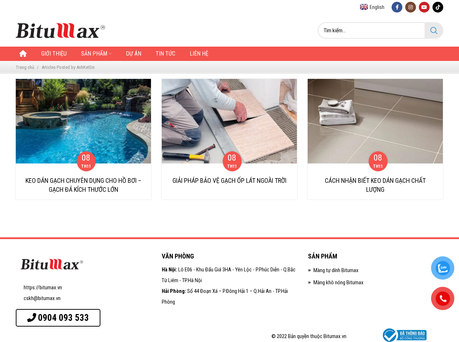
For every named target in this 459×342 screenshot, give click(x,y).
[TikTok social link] (437, 7)
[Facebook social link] (397, 7)
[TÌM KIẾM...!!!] (434, 30)
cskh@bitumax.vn (42, 298)
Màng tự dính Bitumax (336, 270)
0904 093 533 (63, 318)
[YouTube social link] (424, 7)
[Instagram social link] (410, 7)
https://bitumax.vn (43, 287)
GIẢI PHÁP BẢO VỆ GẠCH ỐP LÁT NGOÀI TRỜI (229, 180)
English (377, 7)
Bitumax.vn (334, 336)
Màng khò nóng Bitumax (338, 282)
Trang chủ (25, 67)
